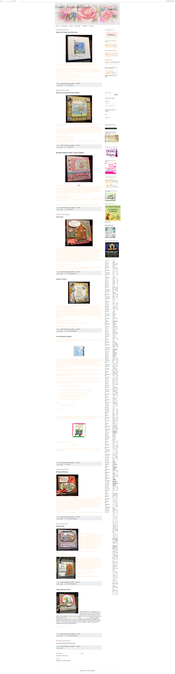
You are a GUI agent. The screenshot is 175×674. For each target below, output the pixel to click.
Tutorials (71, 25)
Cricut (114, 348)
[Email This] (57, 85)
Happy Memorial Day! (63, 589)
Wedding (114, 586)
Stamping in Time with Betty (115, 557)
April (106, 265)
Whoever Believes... (62, 472)
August (106, 277)
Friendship (115, 387)
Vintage (114, 583)
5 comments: (77, 462)
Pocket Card (116, 504)
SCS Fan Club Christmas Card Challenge (115, 523)
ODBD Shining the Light (115, 475)
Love (113, 416)
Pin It (106, 114)
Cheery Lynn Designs (114, 313)
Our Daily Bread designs (72, 273)
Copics (116, 344)
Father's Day (115, 379)
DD (113, 361)
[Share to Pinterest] (62, 85)
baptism (114, 286)
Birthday (114, 293)
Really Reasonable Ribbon (115, 509)
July (106, 278)
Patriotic (116, 496)
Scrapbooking (115, 516)
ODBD (115, 467)
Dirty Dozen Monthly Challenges (115, 367)
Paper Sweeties (115, 490)
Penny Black (115, 501)
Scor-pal (114, 514)
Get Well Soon (70, 85)
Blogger (93, 670)
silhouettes (114, 533)
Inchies (115, 400)
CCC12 (114, 307)
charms (114, 310)
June (106, 262)
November (107, 270)
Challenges (84, 25)
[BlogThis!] (58, 85)
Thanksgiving (115, 571)
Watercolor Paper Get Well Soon (67, 32)
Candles (114, 302)
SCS (79, 185)
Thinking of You (70, 147)
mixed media (115, 445)
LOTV (116, 415)
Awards (68, 464)
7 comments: (78, 207)
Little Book (115, 410)
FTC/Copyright (64, 25)
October (106, 272)
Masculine (115, 426)
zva (115, 594)
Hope (113, 396)
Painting (114, 486)
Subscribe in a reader (110, 98)
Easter (114, 372)
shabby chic (115, 528)
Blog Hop (115, 297)
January (106, 289)
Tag (115, 567)
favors (115, 380)
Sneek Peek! (60, 526)
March (106, 285)
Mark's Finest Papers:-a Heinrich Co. (115, 422)
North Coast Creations (115, 463)
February (107, 286)
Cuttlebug (115, 349)
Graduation (115, 391)
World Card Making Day (115, 593)
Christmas (115, 321)
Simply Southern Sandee (73, 6)
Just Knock (59, 217)
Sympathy (115, 566)
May (106, 263)
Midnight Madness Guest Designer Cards (114, 438)
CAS (113, 303)
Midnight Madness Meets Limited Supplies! (70, 153)
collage (114, 340)
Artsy (114, 279)
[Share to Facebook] (61, 85)
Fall (115, 377)
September (107, 274)
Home (57, 25)
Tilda (117, 576)
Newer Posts (59, 653)
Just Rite (115, 406)
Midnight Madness (115, 432)
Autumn (114, 280)
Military (114, 442)
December (107, 267)
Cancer (114, 301)
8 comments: (77, 516)
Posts (108, 103)
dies (116, 364)
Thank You (115, 568)
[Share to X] (59, 85)
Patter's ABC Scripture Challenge (115, 498)
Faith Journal (115, 376)
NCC (116, 457)
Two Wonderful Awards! (64, 336)
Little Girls (115, 414)
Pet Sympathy (115, 502)
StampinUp (115, 562)
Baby (114, 283)
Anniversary (115, 264)
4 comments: (78, 145)
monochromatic (115, 449)
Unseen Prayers (61, 279)
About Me (91, 25)
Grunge (114, 395)
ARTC (114, 272)
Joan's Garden (115, 404)
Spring (117, 548)
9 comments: (77, 83)
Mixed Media (77, 25)
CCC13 (114, 309)
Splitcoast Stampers (115, 546)
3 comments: (77, 329)
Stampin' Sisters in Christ (115, 551)
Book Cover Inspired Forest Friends (67, 93)
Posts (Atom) (65, 655)
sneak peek (115, 536)
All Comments (110, 105)
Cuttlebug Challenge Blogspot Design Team (115, 355)
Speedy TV (114, 537)
